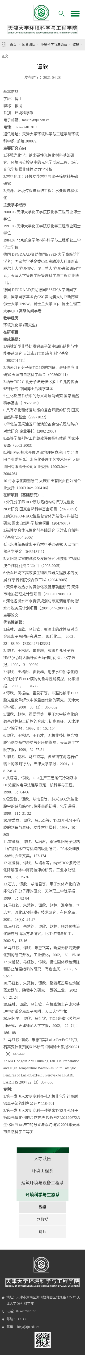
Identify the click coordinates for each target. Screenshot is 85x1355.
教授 (75, 44)
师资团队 (28, 44)
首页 (13, 44)
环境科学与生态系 (54, 44)
